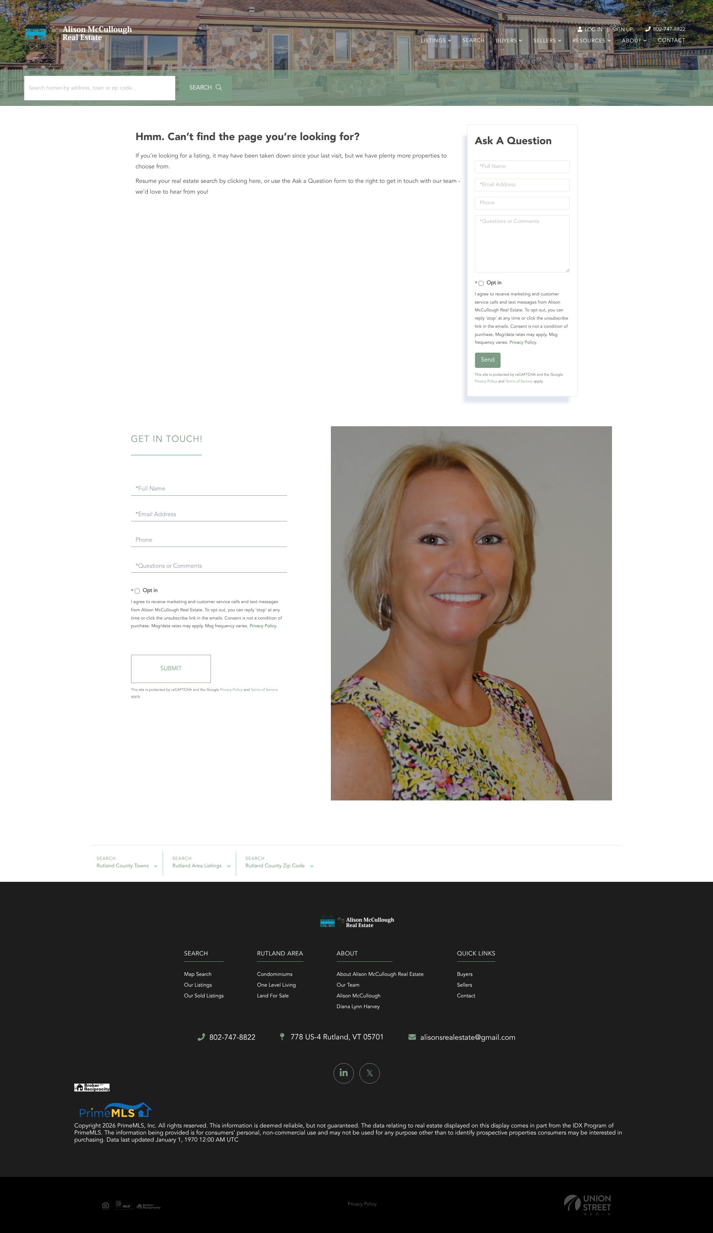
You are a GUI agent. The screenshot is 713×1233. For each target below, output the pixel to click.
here (255, 181)
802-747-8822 (669, 29)
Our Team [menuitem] (348, 985)
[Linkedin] (343, 1073)
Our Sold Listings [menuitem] (204, 996)
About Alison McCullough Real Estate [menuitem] (380, 974)
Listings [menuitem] (433, 41)
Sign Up (622, 30)
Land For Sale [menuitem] (273, 996)
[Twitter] (369, 1073)
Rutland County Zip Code (275, 866)
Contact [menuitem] (672, 40)
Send (488, 360)
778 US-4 (336, 1037)
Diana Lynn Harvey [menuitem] (358, 1007)
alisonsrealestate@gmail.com (467, 1038)
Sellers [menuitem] (544, 41)
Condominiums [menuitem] (274, 974)
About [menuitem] (632, 41)
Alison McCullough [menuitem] (359, 996)
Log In (592, 30)
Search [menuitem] (474, 40)
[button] (205, 88)
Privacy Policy (522, 342)
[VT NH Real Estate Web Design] (587, 1205)
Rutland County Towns (123, 866)
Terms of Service (519, 382)
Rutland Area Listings (197, 866)
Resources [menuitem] (589, 41)
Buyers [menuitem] (506, 41)
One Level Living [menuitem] (276, 985)
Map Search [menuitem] (198, 974)
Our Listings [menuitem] (198, 985)
